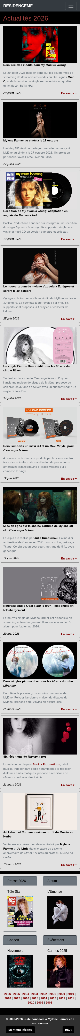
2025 (16, 994)
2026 (7, 994)
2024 (25, 994)
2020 (61, 994)
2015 (35, 998)
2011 (71, 998)
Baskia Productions (46, 764)
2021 (52, 994)
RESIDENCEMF (18, 5)
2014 (44, 998)
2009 (40, 1002)
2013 (53, 998)
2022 (43, 994)
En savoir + (69, 93)
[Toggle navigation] (71, 6)
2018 (8, 998)
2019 (70, 994)
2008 (49, 1002)
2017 (17, 998)
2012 (62, 998)
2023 (34, 994)
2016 (26, 998)
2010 (31, 1002)
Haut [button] (68, 1029)
